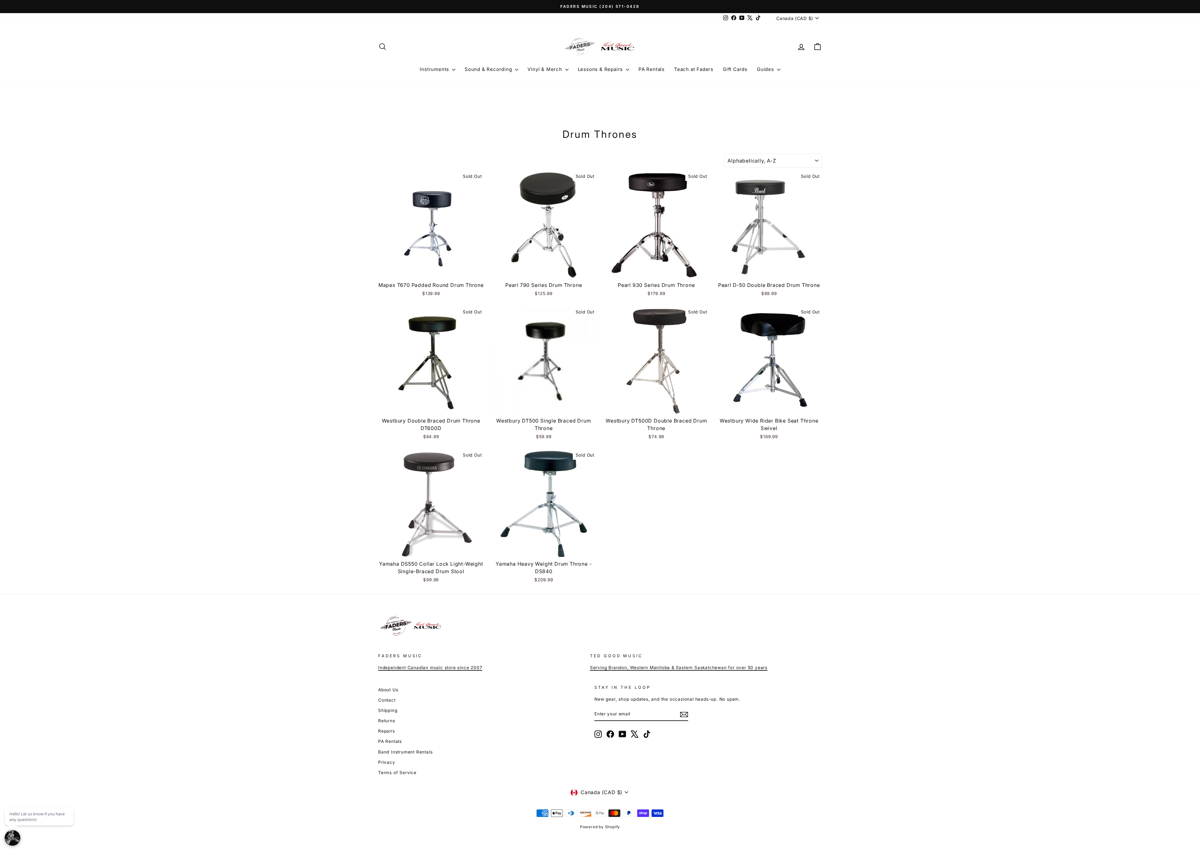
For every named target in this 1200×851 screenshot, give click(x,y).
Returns (386, 720)
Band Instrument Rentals (405, 751)
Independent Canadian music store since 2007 (430, 667)
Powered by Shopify (600, 826)
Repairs (386, 730)
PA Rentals (651, 69)
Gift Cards (735, 69)
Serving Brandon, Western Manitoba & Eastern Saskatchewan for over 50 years (679, 667)
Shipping (387, 710)
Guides (766, 69)
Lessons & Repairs (601, 69)
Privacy (386, 762)
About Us (388, 689)
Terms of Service (397, 772)
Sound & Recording (489, 69)
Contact (387, 700)
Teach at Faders (693, 69)
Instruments (435, 69)
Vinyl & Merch (545, 69)
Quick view (431, 270)
